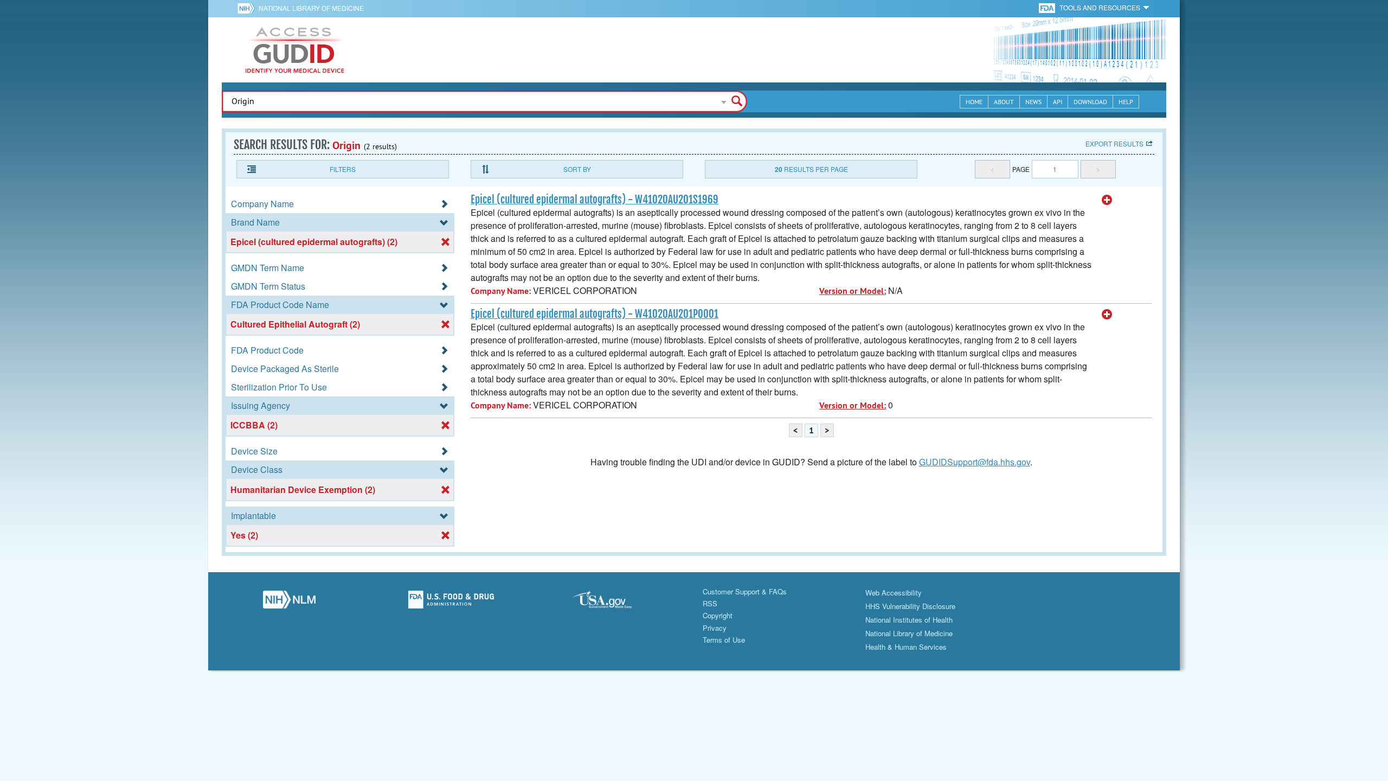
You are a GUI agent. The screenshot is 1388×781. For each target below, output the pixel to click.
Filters (343, 169)
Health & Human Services (906, 647)
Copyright (717, 615)
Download (1090, 102)
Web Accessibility (893, 592)
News (1033, 102)
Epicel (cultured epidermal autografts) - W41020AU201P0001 (594, 314)
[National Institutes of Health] (248, 8)
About (1004, 102)
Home (974, 102)
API (1057, 102)
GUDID (295, 49)
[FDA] (1048, 7)
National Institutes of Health (909, 619)
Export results (1114, 143)
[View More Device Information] (1107, 200)
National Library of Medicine (311, 7)
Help (1126, 102)
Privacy (715, 628)
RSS (710, 603)
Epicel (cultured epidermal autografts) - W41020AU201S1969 (594, 199)
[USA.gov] (613, 602)
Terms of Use (724, 640)
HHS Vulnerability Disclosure (910, 606)
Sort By (577, 169)
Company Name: (501, 291)
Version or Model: (852, 291)
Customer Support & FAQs (745, 591)
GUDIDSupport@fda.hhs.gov (974, 462)
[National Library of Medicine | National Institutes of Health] (289, 602)
